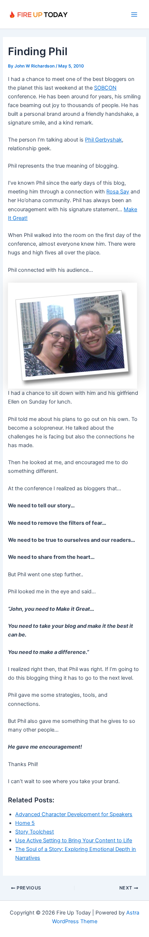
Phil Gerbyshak (103, 139)
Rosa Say (117, 191)
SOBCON (105, 88)
